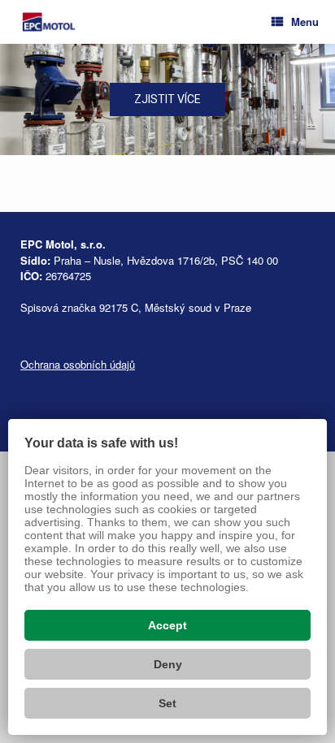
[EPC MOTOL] (48, 22)
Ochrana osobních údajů (77, 364)
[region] (167, 99)
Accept (167, 625)
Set (167, 703)
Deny (168, 664)
